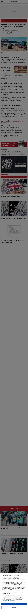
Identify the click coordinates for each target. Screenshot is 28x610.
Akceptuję (14, 603)
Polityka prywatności (19, 589)
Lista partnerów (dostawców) (8, 600)
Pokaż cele (14, 607)
